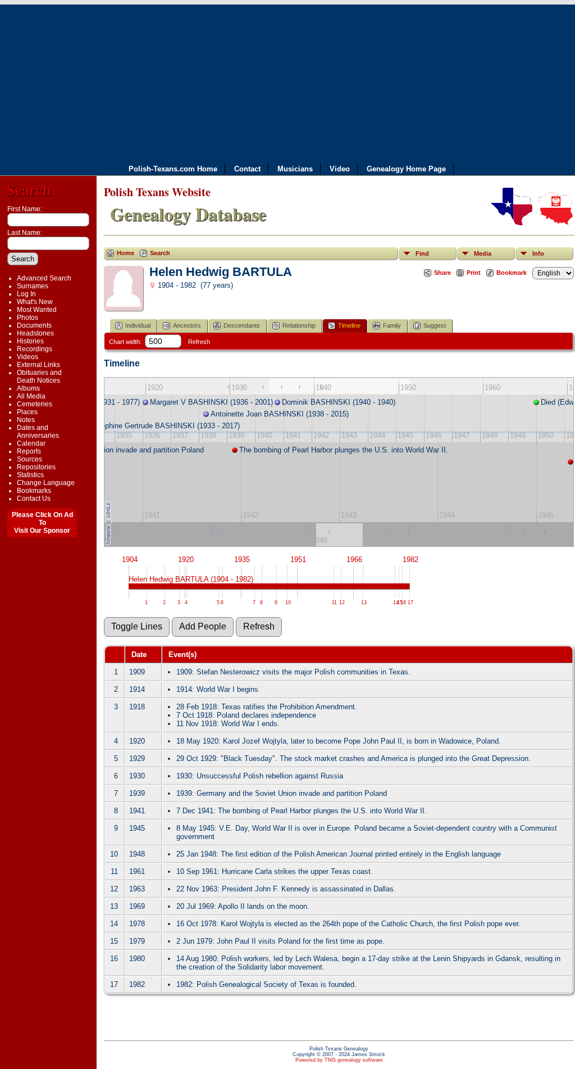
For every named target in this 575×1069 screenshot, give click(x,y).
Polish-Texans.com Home (173, 168)
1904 (130, 559)
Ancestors (187, 325)
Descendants (241, 325)
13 (364, 602)
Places (27, 412)
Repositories (36, 467)
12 (342, 602)
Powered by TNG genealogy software (339, 1060)
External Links (38, 365)
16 (403, 602)
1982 (410, 559)
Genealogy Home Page (406, 168)
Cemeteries (34, 404)
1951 (298, 559)
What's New (35, 302)
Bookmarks (34, 491)
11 (334, 602)
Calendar (31, 443)
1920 (186, 559)
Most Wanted (37, 310)
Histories (30, 341)
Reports (29, 451)
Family (392, 325)
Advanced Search (44, 278)
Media (482, 253)
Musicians (295, 168)
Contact (247, 168)
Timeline (349, 325)
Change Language (46, 483)
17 (410, 602)
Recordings (34, 349)
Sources (29, 459)
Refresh (199, 341)
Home (125, 253)
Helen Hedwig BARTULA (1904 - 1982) (191, 579)
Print (474, 272)
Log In (26, 294)
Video (340, 168)
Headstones (35, 333)
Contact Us (34, 498)
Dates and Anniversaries (38, 432)
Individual (137, 325)
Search (29, 190)
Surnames (32, 286)
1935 (242, 559)
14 (396, 602)
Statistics (30, 475)
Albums (28, 388)
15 (400, 602)
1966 (354, 559)
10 (288, 602)
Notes (26, 420)
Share (442, 272)
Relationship (299, 325)
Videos (27, 357)
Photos (27, 317)
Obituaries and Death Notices (39, 376)
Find (422, 253)
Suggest (434, 325)
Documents (34, 325)
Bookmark (511, 272)
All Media (31, 396)
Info (538, 253)
